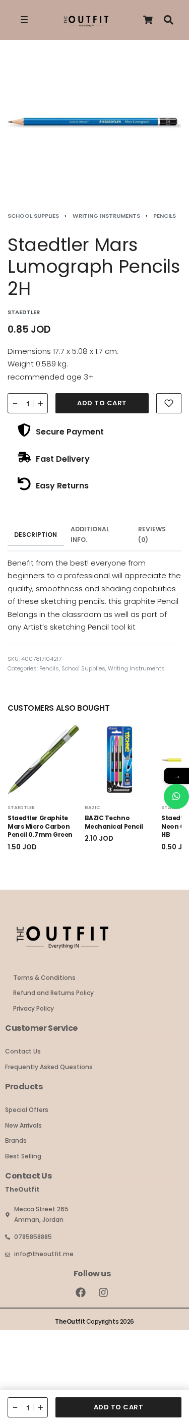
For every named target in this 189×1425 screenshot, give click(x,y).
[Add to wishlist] (168, 403)
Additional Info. (90, 534)
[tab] (36, 535)
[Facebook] (81, 1292)
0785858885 (33, 1236)
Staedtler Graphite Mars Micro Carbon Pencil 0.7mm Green (40, 826)
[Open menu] (24, 20)
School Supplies (33, 216)
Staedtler (21, 807)
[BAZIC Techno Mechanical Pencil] (121, 760)
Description (35, 534)
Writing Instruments (106, 216)
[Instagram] (103, 1292)
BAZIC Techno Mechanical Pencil (114, 822)
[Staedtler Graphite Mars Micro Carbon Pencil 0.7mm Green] (44, 760)
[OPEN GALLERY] (94, 122)
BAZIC (92, 807)
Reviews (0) (152, 534)
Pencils (164, 216)
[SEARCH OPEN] (168, 20)
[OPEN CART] (148, 20)
